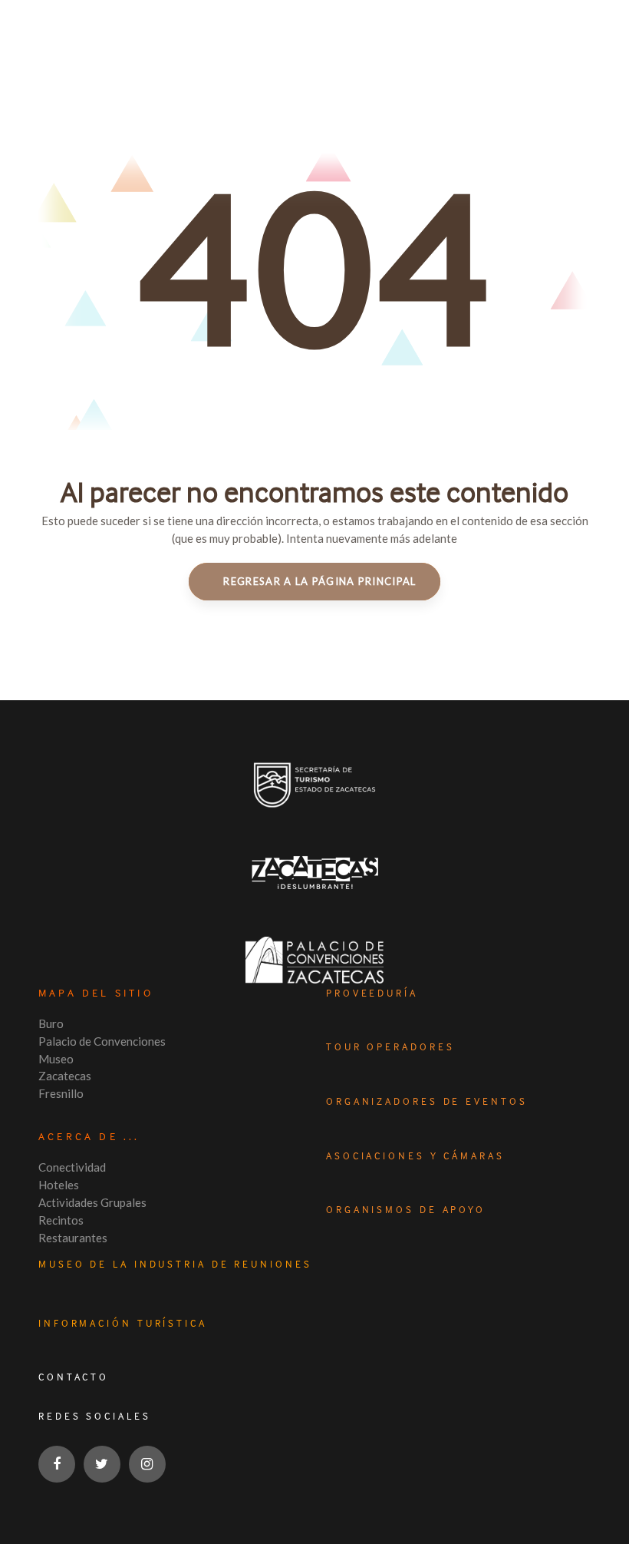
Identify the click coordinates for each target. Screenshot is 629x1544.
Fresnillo (61, 1093)
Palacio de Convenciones (102, 1041)
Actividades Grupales (92, 1202)
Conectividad (72, 1167)
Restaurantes (72, 1238)
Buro (51, 1023)
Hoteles (58, 1185)
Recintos (61, 1220)
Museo (56, 1059)
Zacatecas (64, 1076)
